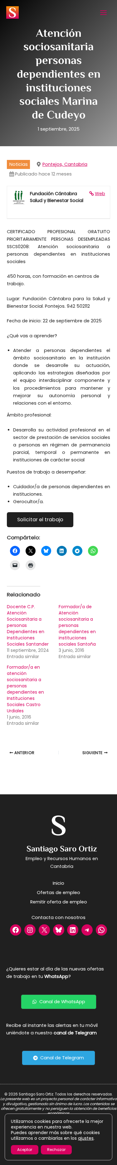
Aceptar (24, 1149)
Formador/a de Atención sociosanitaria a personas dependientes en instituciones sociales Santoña (77, 625)
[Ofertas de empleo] (58, 892)
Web (100, 193)
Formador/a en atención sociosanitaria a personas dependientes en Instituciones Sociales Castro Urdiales (25, 689)
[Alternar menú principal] (103, 12)
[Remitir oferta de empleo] (58, 902)
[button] (58, 1001)
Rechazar (56, 1149)
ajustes (86, 1138)
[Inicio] (58, 883)
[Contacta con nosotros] (58, 917)
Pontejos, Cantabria (64, 164)
